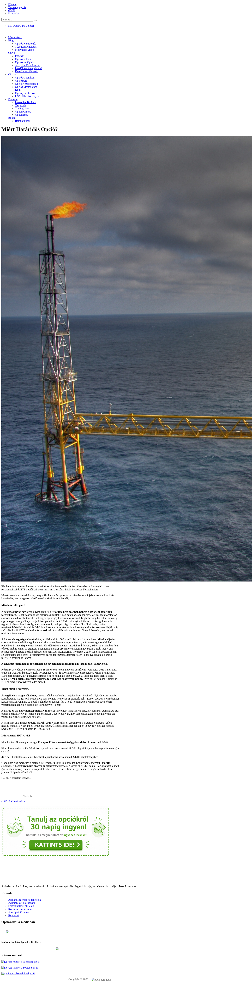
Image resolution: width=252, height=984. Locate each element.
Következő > (18, 801)
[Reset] (35, 20)
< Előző (5, 801)
